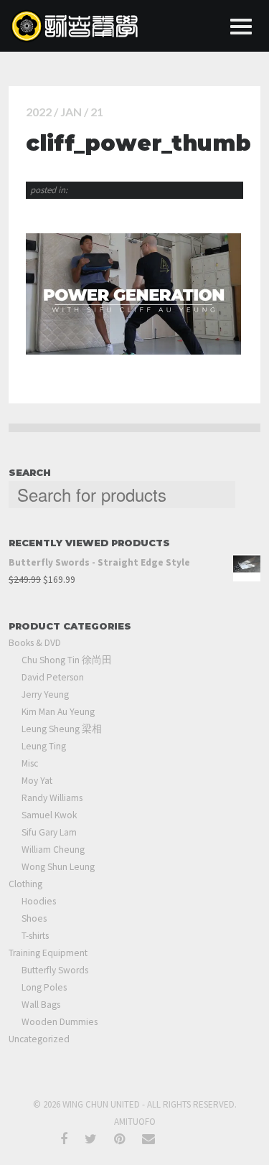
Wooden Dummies (60, 1022)
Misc (30, 763)
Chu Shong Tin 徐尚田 (67, 660)
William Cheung (53, 849)
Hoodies (39, 901)
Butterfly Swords (55, 970)
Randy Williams (52, 798)
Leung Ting (44, 746)
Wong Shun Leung (58, 867)
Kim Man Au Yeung (58, 712)
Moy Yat (37, 781)
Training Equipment (48, 953)
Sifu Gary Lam (49, 832)
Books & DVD (35, 643)
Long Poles (44, 987)
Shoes (34, 918)
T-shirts (35, 936)
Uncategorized (39, 1039)
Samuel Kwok (49, 815)
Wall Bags (41, 1004)
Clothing (25, 884)
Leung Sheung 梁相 (62, 729)
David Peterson (53, 677)
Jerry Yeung (45, 694)
